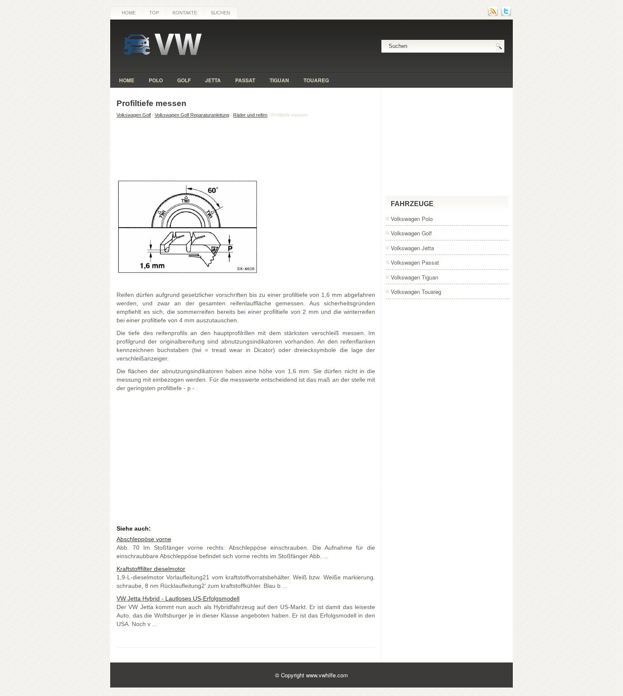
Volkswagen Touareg (416, 292)
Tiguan (279, 80)
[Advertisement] (246, 147)
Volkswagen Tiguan (414, 277)
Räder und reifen (250, 114)
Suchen (220, 12)
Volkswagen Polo (412, 219)
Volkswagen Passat (415, 262)
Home (129, 12)
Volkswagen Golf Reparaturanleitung (192, 114)
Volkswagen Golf (134, 114)
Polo (156, 80)
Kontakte (184, 12)
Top (154, 12)
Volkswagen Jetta (412, 248)
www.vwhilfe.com (327, 675)
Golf (184, 80)
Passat (245, 80)
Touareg (316, 80)
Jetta (213, 80)
